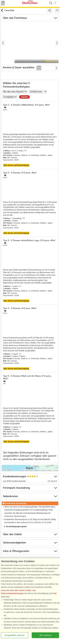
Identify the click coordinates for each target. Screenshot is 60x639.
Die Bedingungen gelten (16, 526)
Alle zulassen (45, 635)
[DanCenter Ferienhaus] (30, 3)
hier (55, 593)
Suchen (24, 97)
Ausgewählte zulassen (15, 635)
